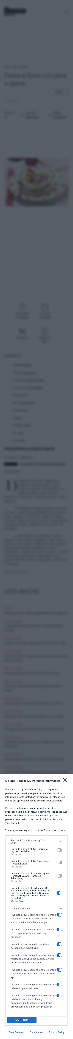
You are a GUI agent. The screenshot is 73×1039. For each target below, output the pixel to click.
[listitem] (36, 841)
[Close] (66, 781)
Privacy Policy (56, 1032)
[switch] (59, 850)
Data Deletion (16, 1032)
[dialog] (36, 906)
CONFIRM (22, 1019)
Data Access (36, 1032)
